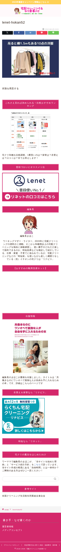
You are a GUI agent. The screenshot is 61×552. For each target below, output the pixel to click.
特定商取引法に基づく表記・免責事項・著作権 (40, 545)
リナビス (47, 259)
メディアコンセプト (12, 530)
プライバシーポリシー (11, 545)
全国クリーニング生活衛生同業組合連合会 (23, 496)
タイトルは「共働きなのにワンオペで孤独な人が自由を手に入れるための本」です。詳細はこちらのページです (30, 380)
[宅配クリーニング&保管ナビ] (30, 13)
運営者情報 (7, 526)
